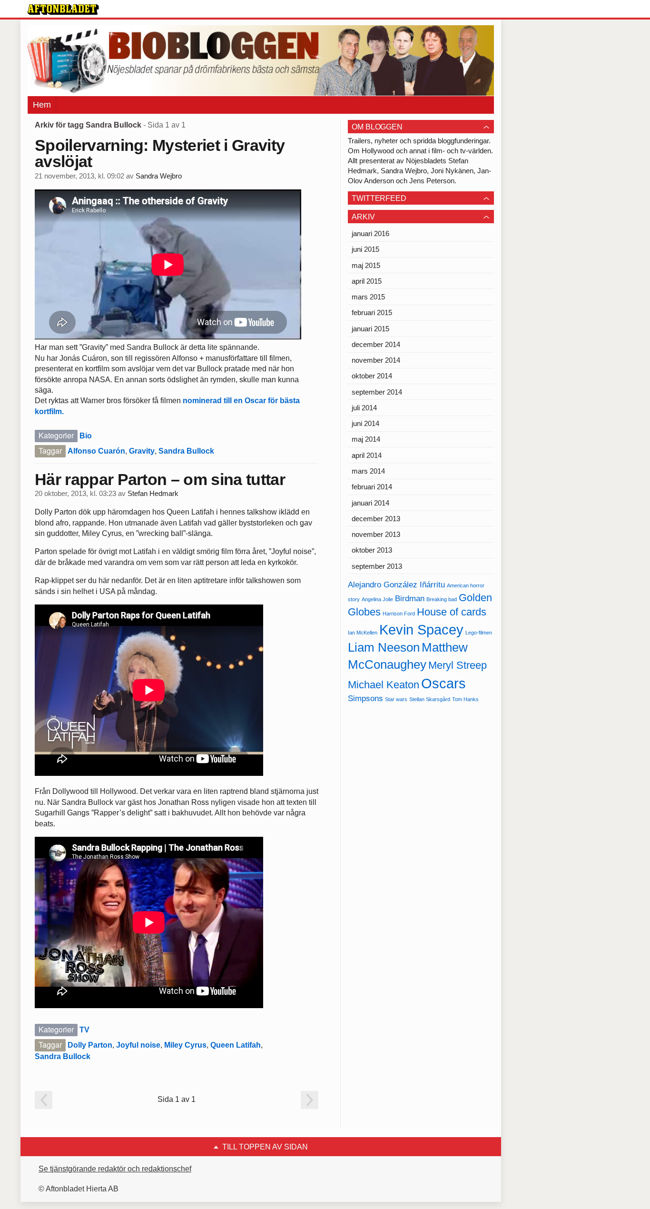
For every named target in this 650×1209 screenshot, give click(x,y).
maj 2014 (366, 439)
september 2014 (377, 392)
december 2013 (376, 519)
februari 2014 (372, 487)
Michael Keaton (383, 685)
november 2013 (376, 534)
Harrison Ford (399, 613)
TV (84, 1030)
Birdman (409, 598)
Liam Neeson (384, 647)
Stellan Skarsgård (429, 699)
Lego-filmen (478, 632)
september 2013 (377, 566)
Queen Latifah (235, 1045)
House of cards (451, 612)
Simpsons (365, 698)
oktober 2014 (372, 376)
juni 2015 (365, 249)
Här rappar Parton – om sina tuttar (160, 479)
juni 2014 (365, 423)
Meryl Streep (457, 665)
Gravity (142, 451)
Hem (42, 104)
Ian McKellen (362, 632)
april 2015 (367, 281)
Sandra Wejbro (159, 176)
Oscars (443, 683)
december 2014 (376, 344)
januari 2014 (370, 503)
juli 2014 (364, 408)
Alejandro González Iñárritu (396, 584)
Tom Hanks (465, 699)
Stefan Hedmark (153, 493)
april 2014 (367, 455)
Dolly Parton (90, 1045)
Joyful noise (138, 1045)
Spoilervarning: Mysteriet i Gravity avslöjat (160, 153)
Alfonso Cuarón (96, 451)
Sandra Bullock (186, 451)
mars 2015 (368, 297)
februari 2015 (372, 312)
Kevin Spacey (421, 629)
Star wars (396, 699)
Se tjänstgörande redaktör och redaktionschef (115, 1169)
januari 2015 (370, 329)
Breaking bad (441, 599)
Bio (85, 436)
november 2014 (376, 360)
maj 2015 (366, 265)
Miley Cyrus (185, 1045)
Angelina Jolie (377, 599)
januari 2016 (370, 233)
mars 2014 (368, 471)
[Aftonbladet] (63, 9)
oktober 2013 (372, 550)
